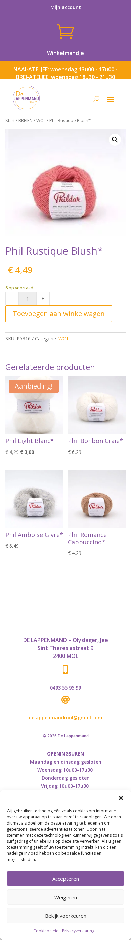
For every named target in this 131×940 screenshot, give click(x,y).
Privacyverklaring (78, 931)
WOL (41, 120)
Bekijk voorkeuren (65, 915)
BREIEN (25, 120)
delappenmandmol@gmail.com (65, 717)
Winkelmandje (65, 53)
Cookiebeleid (46, 931)
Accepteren (65, 878)
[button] (121, 798)
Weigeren (65, 897)
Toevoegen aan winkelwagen (59, 313)
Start (10, 120)
